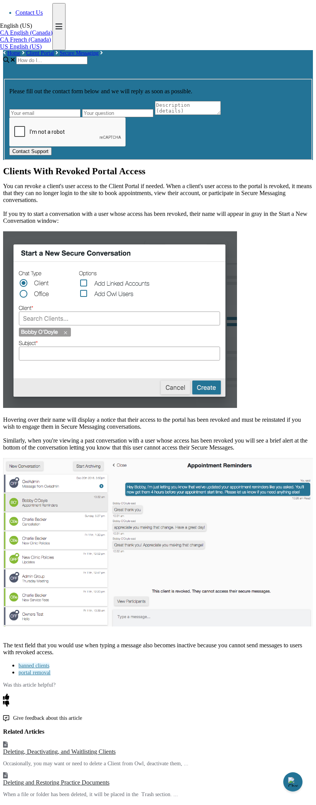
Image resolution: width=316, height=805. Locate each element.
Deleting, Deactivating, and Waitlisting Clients (59, 751)
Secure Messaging (79, 53)
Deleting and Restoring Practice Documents (56, 782)
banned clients (33, 666)
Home (13, 53)
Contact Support (30, 151)
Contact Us (29, 12)
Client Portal (40, 53)
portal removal (34, 672)
